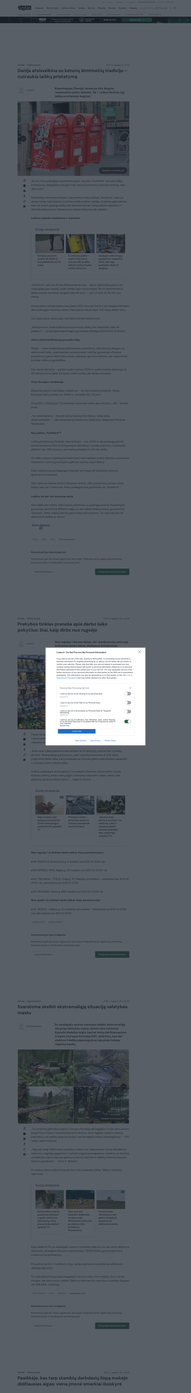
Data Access (95, 740)
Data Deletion (80, 740)
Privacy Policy (110, 740)
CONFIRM (77, 731)
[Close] (140, 652)
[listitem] (95, 688)
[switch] (127, 693)
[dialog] (95, 696)
